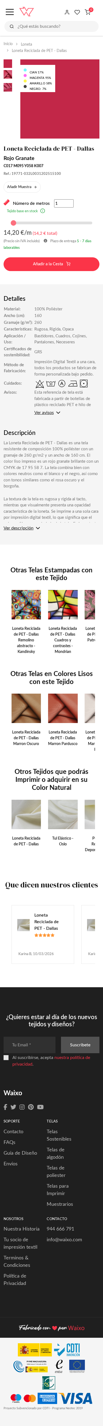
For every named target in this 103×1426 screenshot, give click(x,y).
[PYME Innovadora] (33, 1368)
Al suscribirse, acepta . (51, 1060)
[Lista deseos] (77, 12)
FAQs (9, 1142)
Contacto (13, 1131)
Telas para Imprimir (58, 1190)
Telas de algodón (56, 1154)
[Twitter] (13, 1107)
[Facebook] (5, 1107)
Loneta (26, 44)
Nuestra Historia (22, 1229)
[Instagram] (22, 1107)
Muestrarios (60, 1204)
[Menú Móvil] (9, 12)
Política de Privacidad (15, 1280)
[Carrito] (87, 12)
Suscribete (80, 1045)
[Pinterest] (31, 1107)
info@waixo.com (64, 1239)
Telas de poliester (56, 1172)
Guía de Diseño (20, 1153)
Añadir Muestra (19, 187)
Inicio (8, 44)
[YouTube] (40, 1107)
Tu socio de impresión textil (20, 1243)
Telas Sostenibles (59, 1135)
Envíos (11, 1164)
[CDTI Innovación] (51, 1351)
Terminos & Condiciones (17, 1262)
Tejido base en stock (22, 211)
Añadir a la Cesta (48, 264)
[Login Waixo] (67, 12)
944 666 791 (60, 1229)
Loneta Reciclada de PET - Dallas (46, 922)
